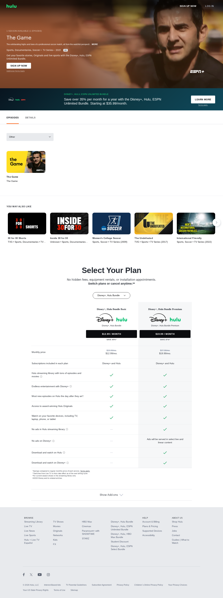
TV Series (48, 50)
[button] (13, 117)
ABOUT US (177, 518)
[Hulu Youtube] (42, 574)
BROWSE (28, 518)
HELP (145, 518)
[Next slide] (216, 222)
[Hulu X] (34, 574)
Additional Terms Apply (16, 71)
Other (12, 137)
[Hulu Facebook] (26, 574)
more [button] (95, 44)
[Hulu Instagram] (48, 574)
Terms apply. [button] (85, 471)
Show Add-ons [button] (109, 495)
